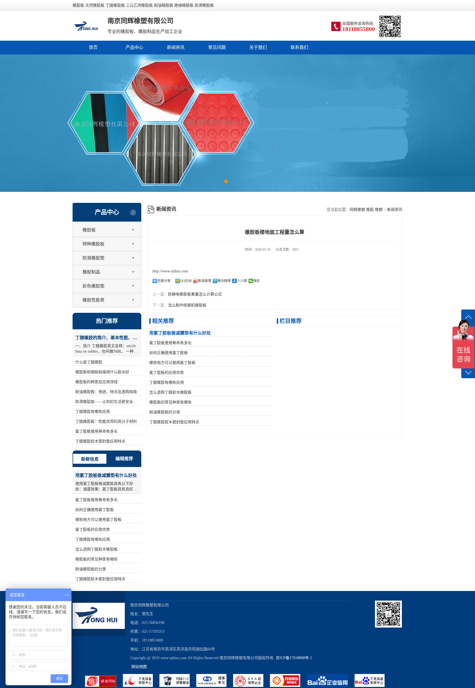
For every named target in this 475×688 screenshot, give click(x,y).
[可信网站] (288, 686)
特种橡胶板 (93, 244)
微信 (256, 281)
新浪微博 (204, 281)
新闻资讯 (175, 47)
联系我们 (299, 47)
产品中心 (134, 47)
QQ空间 (186, 281)
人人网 (242, 281)
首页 (93, 47)
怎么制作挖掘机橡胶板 (187, 305)
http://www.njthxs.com (170, 271)
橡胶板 (89, 230)
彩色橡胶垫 (93, 286)
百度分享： (165, 281)
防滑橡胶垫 (93, 258)
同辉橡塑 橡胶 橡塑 (366, 210)
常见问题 (217, 47)
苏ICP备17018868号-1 (293, 658)
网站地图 (139, 667)
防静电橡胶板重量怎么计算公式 (195, 294)
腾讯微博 (224, 281)
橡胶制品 (91, 272)
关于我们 (258, 47)
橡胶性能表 (93, 300)
